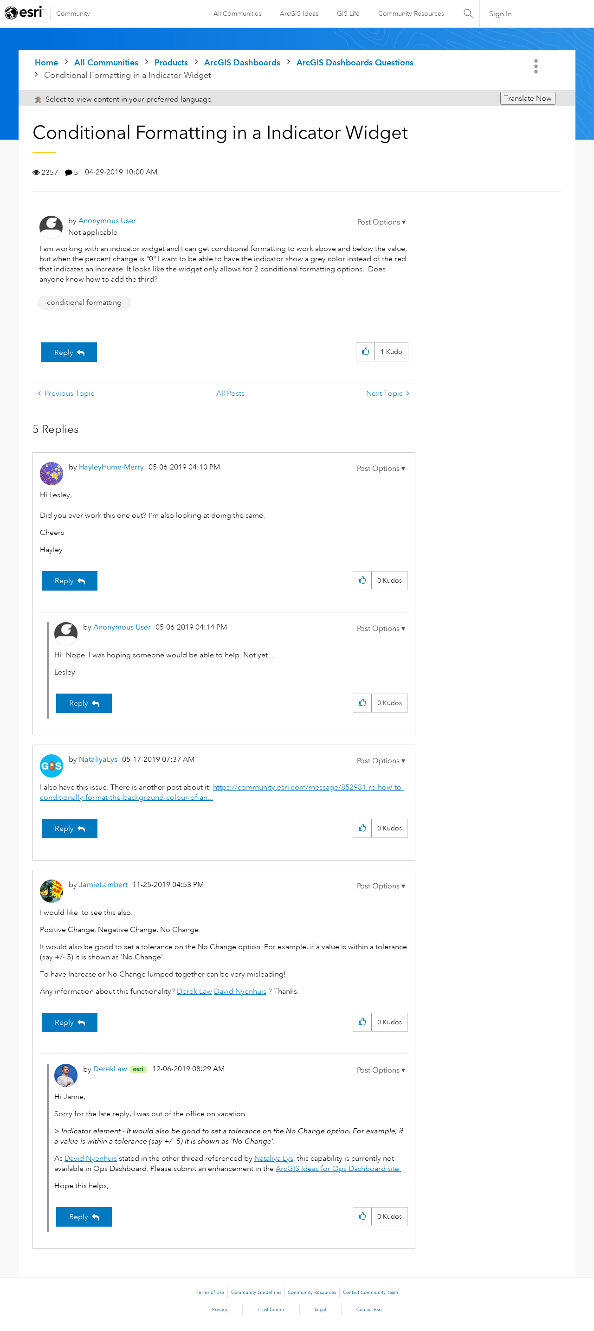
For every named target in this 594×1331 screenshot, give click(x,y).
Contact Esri (369, 1309)
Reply (63, 352)
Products (171, 62)
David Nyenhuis (240, 991)
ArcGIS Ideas (299, 13)
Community (73, 13)
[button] (381, 222)
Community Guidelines (256, 1292)
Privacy (219, 1309)
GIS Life (348, 13)
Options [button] (536, 66)
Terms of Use (210, 1292)
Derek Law (194, 991)
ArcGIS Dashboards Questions (355, 62)
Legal (320, 1309)
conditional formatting (84, 302)
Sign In (500, 14)
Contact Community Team (370, 1292)
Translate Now (528, 98)
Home (46, 62)
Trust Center (271, 1309)
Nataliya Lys (273, 1158)
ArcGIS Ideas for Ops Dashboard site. (338, 1168)
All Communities (237, 13)
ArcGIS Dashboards (242, 62)
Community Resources (411, 13)
